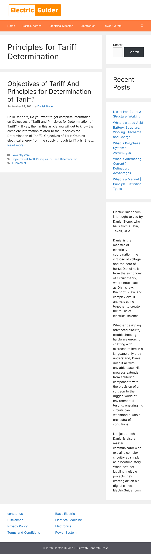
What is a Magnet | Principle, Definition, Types (127, 184)
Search (118, 45)
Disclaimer (15, 520)
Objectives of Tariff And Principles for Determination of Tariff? (49, 91)
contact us (15, 514)
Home (11, 26)
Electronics (88, 26)
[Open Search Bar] (142, 25)
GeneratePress (98, 548)
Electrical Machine (61, 26)
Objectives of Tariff (23, 159)
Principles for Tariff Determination (56, 159)
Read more (15, 145)
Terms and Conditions (23, 532)
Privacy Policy (17, 526)
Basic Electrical (32, 26)
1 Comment (19, 162)
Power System (112, 26)
